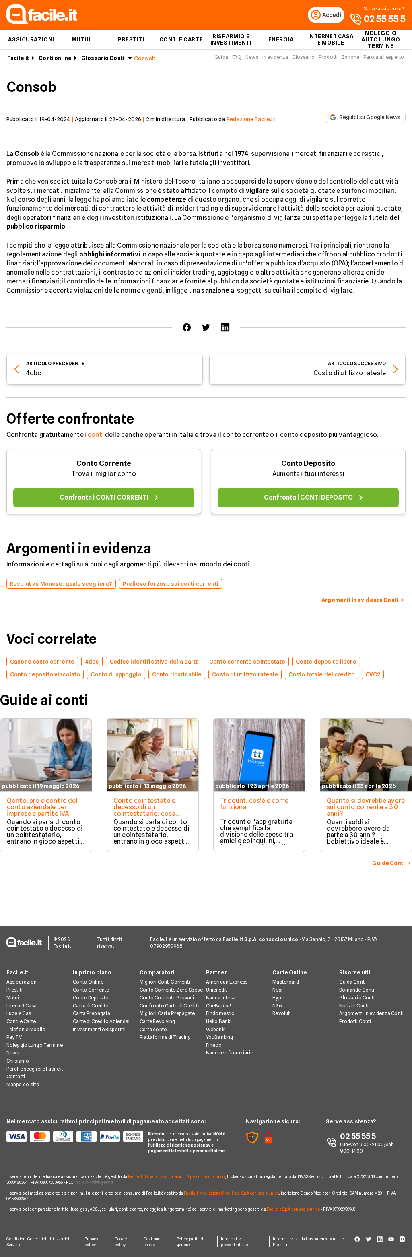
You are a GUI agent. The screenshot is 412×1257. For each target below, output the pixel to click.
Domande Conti (357, 990)
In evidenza (275, 57)
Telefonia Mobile (25, 1029)
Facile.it (18, 58)
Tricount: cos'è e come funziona (254, 804)
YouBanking (219, 1037)
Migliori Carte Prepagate (167, 1013)
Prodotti (328, 57)
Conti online (55, 58)
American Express (226, 982)
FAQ (236, 57)
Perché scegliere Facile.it (34, 1069)
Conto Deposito (308, 463)
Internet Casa (21, 1006)
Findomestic (220, 1013)
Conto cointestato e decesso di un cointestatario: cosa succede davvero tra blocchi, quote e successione (144, 817)
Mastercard (285, 982)
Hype (278, 997)
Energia (281, 39)
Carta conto (153, 1029)
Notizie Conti (354, 1006)
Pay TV (14, 1037)
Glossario (303, 57)
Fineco (214, 1045)
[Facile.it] (41, 21)
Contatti (15, 1076)
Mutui (81, 39)
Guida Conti (352, 982)
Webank (215, 1029)
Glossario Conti (102, 58)
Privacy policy (91, 1241)
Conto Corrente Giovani (167, 997)
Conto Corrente (103, 463)
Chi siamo (17, 1061)
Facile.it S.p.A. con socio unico (293, 1209)
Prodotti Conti (355, 1021)
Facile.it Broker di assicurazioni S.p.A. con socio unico (176, 1176)
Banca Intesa (220, 997)
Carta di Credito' (91, 1006)
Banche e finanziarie (229, 1053)
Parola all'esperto (383, 57)
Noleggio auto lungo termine (380, 39)
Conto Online (88, 982)
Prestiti (131, 39)
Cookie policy (121, 1241)
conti (96, 434)
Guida (221, 57)
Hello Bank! (218, 1021)
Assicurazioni (31, 39)
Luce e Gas (18, 1013)
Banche (350, 57)
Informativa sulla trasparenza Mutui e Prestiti (308, 1241)
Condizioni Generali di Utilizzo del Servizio (38, 1241)
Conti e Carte (181, 39)
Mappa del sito (22, 1084)
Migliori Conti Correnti (165, 982)
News (251, 57)
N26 (276, 1006)
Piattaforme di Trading (165, 1037)
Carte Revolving (157, 1021)
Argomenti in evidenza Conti (371, 1013)
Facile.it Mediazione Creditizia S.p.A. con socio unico (231, 1193)
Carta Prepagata (91, 1013)
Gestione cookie (152, 1241)
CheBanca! (218, 1006)
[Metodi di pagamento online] (72, 1136)
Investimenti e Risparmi (99, 1029)
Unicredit (216, 990)
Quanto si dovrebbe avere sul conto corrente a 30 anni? (366, 807)
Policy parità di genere (190, 1241)
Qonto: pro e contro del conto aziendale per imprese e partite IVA (42, 807)
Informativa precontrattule (234, 1241)
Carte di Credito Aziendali (102, 1021)
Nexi (277, 990)
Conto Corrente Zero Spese (171, 990)
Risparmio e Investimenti (231, 39)
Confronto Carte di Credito (170, 1006)
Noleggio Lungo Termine (34, 1045)
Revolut (281, 1013)
